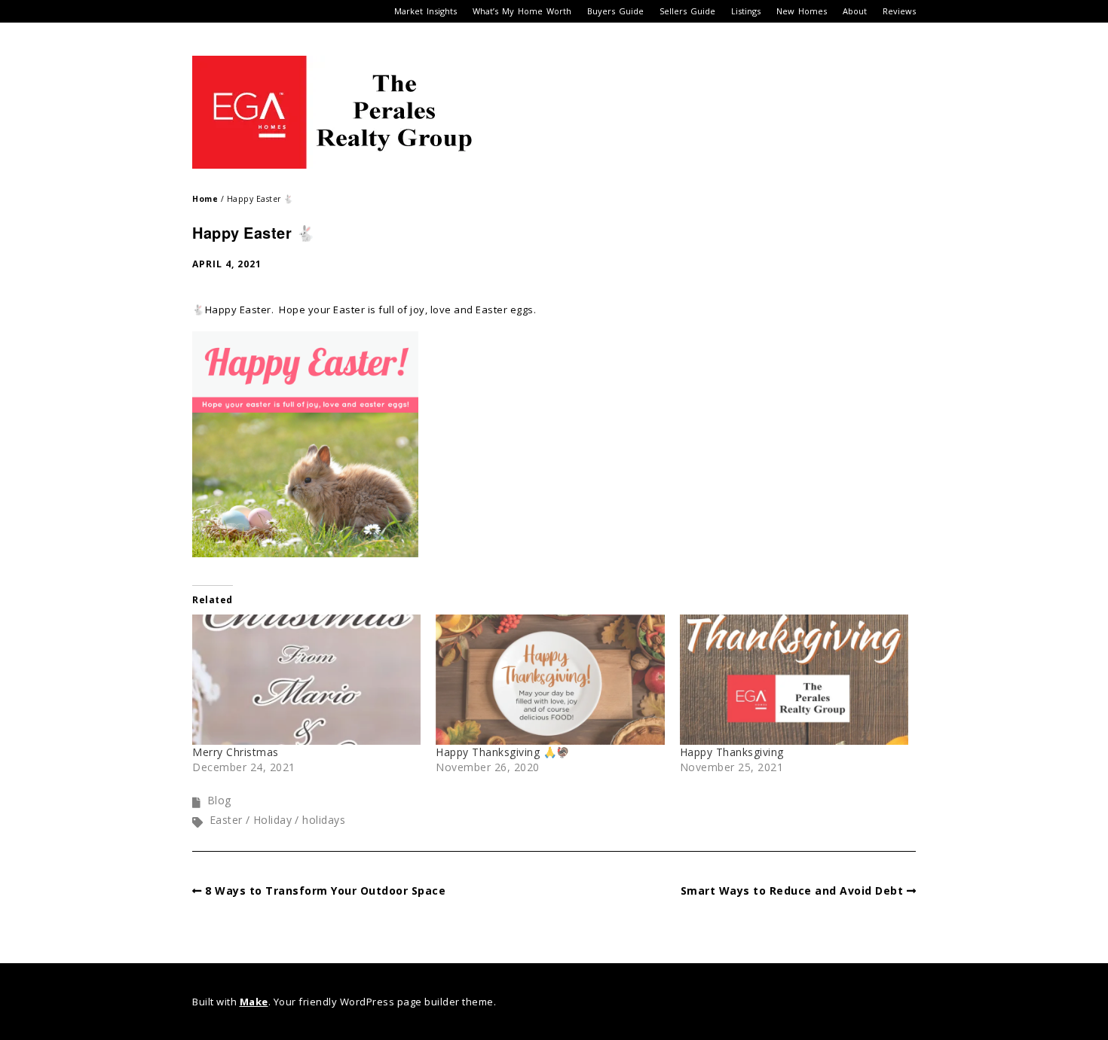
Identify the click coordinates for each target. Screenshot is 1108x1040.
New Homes (801, 11)
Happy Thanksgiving (732, 752)
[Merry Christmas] (306, 680)
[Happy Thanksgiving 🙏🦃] (550, 680)
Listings (746, 11)
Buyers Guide (615, 11)
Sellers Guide (687, 11)
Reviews (899, 11)
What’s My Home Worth (522, 11)
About (855, 11)
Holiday (272, 820)
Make (254, 1001)
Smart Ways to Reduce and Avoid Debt (792, 890)
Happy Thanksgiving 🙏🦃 (503, 752)
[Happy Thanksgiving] (794, 680)
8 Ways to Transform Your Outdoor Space (325, 890)
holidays (323, 820)
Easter (226, 820)
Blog (219, 800)
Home (205, 199)
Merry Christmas (235, 752)
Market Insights (425, 11)
